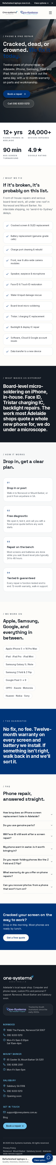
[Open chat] (48, 1157)
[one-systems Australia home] (20, 12)
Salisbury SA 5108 (16, 1086)
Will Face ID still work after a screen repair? (24, 836)
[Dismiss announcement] (52, 3)
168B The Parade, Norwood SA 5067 (26, 1030)
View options (40, 1160)
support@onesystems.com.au (22, 1112)
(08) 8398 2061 (15, 1064)
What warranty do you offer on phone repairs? (25, 874)
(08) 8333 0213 (14, 1035)
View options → (41, 3)
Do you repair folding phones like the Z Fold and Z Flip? (26, 861)
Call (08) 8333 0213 (19, 103)
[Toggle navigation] (50, 13)
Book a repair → (15, 1126)
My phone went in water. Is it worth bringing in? (24, 848)
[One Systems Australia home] (28, 979)
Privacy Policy (9, 1148)
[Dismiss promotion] (52, 1160)
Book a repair (14, 94)
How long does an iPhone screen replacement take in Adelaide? (22, 814)
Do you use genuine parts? (19, 825)
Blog (5, 1117)
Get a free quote (16, 937)
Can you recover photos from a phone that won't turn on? (25, 886)
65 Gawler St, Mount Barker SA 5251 (25, 1059)
